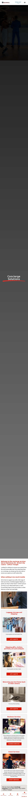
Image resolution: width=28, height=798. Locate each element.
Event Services (14, 779)
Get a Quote (14, 639)
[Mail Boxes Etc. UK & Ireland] (9, 2)
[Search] (24, 796)
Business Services (14, 743)
